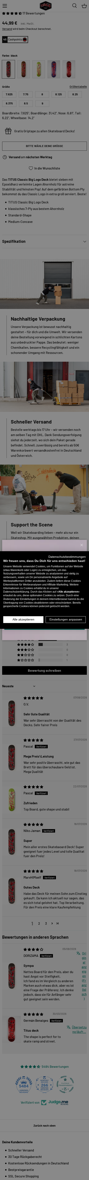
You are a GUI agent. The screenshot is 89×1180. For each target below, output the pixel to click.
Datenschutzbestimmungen (67, 556)
